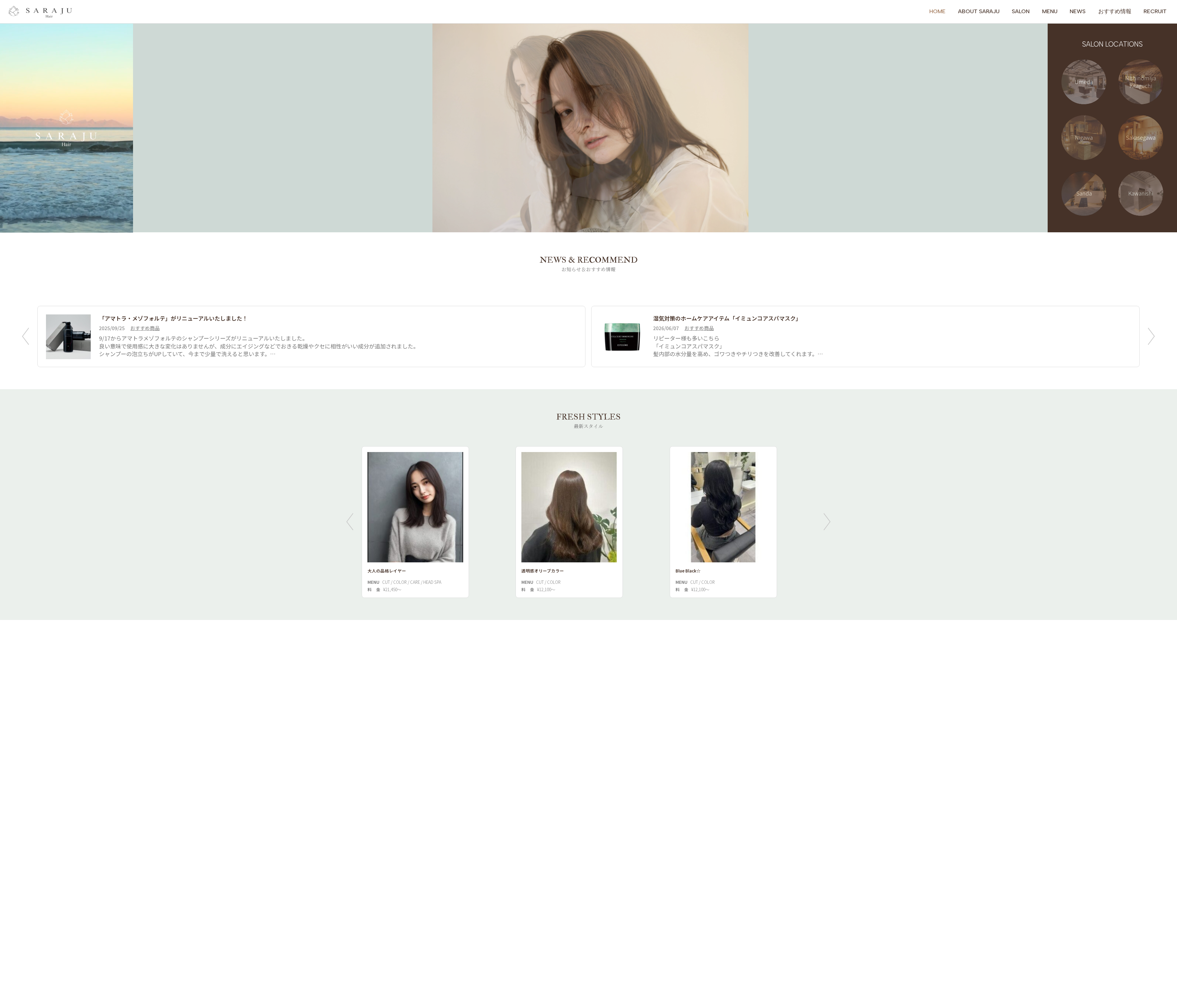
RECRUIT (1155, 11)
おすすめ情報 (1114, 11)
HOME (937, 11)
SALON (1021, 11)
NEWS (1078, 11)
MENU (1049, 11)
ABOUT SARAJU (979, 11)
